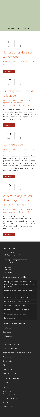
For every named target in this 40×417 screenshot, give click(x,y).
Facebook (8, 267)
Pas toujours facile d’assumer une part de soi (19, 292)
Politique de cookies (10, 373)
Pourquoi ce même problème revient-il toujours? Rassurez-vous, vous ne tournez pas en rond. (19, 284)
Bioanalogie (7, 332)
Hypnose (6, 103)
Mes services (7, 391)
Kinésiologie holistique (11, 344)
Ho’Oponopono (8, 336)
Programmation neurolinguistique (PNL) (17, 353)
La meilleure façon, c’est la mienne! (16, 301)
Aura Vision (7, 328)
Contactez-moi (8, 406)
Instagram (8, 272)
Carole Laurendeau (10, 62)
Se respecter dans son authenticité (16, 306)
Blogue (5, 402)
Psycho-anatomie (9, 357)
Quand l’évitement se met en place (16, 297)
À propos (6, 387)
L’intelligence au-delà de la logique (16, 310)
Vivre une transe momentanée (15, 314)
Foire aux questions (10, 398)
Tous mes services (9, 394)
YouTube (7, 270)
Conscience (24, 149)
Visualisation (7, 369)
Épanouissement (26, 100)
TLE (4, 365)
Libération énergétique (11, 349)
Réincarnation (8, 361)
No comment (24, 105)
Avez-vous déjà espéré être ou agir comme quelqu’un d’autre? (18, 200)
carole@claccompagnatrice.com (15, 260)
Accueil (5, 383)
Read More (9, 72)
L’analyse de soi (13, 144)
